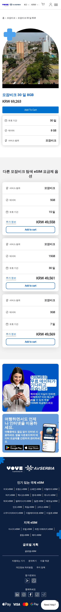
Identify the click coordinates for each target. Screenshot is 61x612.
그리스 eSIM (42, 507)
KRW (33, 4)
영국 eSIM (36, 495)
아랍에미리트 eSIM (34, 513)
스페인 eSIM (35, 489)
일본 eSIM (38, 501)
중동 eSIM (24, 535)
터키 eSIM (10, 495)
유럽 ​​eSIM (27, 529)
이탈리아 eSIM (50, 489)
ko (25, 4)
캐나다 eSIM (49, 495)
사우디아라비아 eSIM (13, 513)
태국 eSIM (8, 501)
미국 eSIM (8, 489)
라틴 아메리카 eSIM (44, 529)
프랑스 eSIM (21, 489)
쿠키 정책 (40, 567)
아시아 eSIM (14, 529)
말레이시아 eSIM (23, 501)
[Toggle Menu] (56, 5)
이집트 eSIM (52, 513)
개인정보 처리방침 (24, 567)
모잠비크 (11, 18)
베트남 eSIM (51, 501)
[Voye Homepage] (11, 4)
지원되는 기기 (18, 561)
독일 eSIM (29, 507)
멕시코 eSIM (23, 495)
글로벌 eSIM (30, 551)
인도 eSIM (17, 507)
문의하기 (32, 561)
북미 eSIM (36, 535)
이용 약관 (44, 561)
